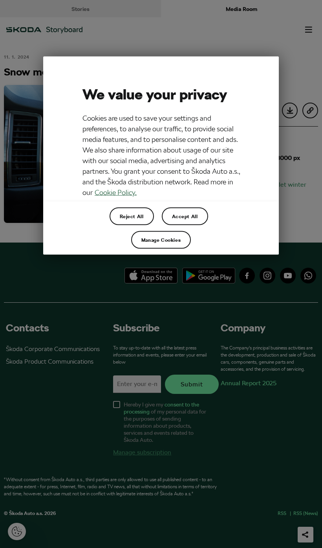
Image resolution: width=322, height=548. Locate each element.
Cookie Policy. (116, 192)
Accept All (185, 216)
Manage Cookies (161, 240)
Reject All (132, 216)
